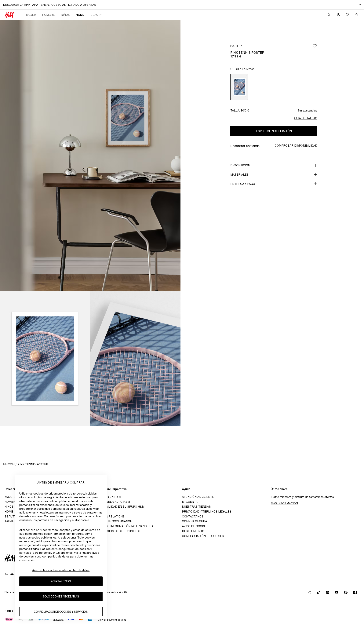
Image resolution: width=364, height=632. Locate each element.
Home (80, 14)
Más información (284, 503)
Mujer (31, 14)
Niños (65, 14)
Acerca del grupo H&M (111, 501)
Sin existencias (307, 110)
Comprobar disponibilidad (296, 145)
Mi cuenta (190, 501)
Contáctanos (192, 516)
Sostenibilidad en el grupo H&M (118, 506)
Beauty (96, 14)
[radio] (239, 87)
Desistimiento (193, 531)
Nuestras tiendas (196, 506)
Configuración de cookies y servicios (61, 611)
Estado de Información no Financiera (123, 526)
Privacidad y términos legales (206, 511)
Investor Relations (109, 516)
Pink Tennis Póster (33, 464)
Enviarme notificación (274, 131)
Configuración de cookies (203, 536)
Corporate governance (112, 521)
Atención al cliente (198, 496)
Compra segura (194, 521)
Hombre (48, 14)
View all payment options (112, 619)
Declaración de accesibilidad (117, 531)
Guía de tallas (305, 118)
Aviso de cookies (195, 526)
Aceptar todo (61, 581)
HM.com (9, 464)
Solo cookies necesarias (61, 596)
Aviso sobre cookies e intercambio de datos (60, 570)
